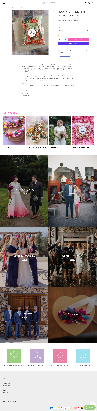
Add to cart (78, 39)
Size (59, 27)
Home (4, 7)
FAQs (4, 390)
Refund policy (6, 388)
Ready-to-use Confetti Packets (81, 147)
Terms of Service (7, 383)
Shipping (65, 20)
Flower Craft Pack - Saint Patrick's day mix (17, 7)
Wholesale (5, 392)
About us (5, 378)
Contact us (5, 380)
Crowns (7, 147)
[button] (88, 3)
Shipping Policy (6, 385)
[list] (30, 32)
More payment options (73, 46)
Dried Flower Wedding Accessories (37, 147)
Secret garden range (55, 147)
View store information (65, 56)
